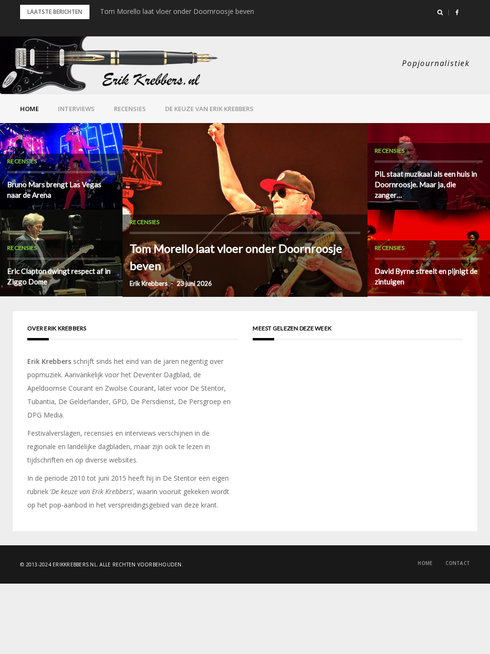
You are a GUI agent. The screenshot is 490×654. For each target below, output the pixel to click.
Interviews (76, 108)
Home (29, 108)
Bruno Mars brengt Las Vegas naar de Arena (54, 189)
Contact (457, 563)
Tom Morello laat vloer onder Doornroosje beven (177, 11)
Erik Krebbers (148, 283)
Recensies (130, 108)
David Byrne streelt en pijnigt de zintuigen (426, 276)
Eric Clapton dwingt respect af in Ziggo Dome (59, 276)
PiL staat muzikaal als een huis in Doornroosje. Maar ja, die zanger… (426, 184)
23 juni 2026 (194, 283)
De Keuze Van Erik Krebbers (209, 108)
